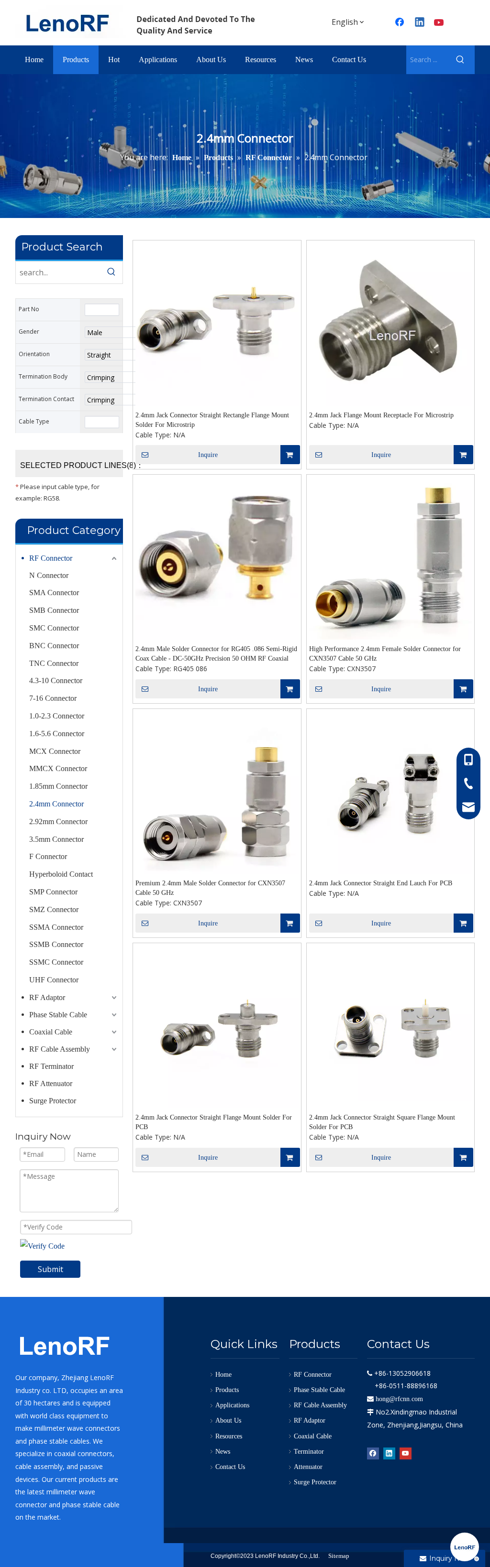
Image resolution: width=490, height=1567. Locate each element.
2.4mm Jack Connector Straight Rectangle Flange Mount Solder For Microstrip (212, 420)
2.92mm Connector (58, 821)
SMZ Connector (53, 909)
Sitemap (338, 1555)
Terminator (309, 1451)
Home (223, 1374)
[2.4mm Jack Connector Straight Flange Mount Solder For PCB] (217, 1026)
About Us (228, 1420)
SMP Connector (53, 892)
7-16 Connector (53, 698)
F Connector (48, 856)
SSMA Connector (56, 927)
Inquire (208, 454)
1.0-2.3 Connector (56, 716)
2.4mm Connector (56, 804)
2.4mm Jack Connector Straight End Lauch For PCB (380, 883)
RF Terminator (51, 1066)
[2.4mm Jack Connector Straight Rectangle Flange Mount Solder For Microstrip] (217, 323)
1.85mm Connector (58, 786)
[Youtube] (439, 23)
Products (227, 1389)
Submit (50, 1269)
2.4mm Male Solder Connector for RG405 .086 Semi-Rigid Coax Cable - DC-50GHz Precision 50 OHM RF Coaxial (216, 653)
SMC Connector (54, 628)
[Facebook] (373, 1453)
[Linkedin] (420, 23)
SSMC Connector (56, 962)
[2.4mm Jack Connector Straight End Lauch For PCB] (390, 792)
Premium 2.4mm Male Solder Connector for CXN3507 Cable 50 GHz (210, 888)
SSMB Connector (56, 944)
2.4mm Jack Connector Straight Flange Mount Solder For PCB (213, 1122)
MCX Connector (54, 751)
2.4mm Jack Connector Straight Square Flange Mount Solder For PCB (382, 1122)
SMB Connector (54, 610)
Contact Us (230, 1466)
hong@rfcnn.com (399, 1399)
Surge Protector (52, 1101)
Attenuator (308, 1466)
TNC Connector (53, 663)
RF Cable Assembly (59, 1049)
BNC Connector (54, 646)
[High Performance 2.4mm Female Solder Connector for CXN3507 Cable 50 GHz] (390, 558)
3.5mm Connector (56, 839)
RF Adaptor (47, 997)
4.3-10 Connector (55, 680)
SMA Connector (54, 592)
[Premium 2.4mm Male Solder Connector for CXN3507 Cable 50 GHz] (217, 792)
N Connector (48, 575)
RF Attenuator (50, 1083)
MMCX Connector (58, 768)
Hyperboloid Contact (61, 874)
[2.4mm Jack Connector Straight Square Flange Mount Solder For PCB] (390, 1023)
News (222, 1451)
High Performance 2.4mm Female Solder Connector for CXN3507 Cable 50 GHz (385, 653)
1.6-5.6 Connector (56, 733)
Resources (228, 1436)
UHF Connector (53, 980)
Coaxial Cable (50, 1032)
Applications (232, 1405)
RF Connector (50, 558)
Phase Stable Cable (58, 1015)
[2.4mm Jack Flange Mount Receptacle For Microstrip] (390, 323)
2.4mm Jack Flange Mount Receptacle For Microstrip (381, 415)
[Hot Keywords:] (460, 59)
